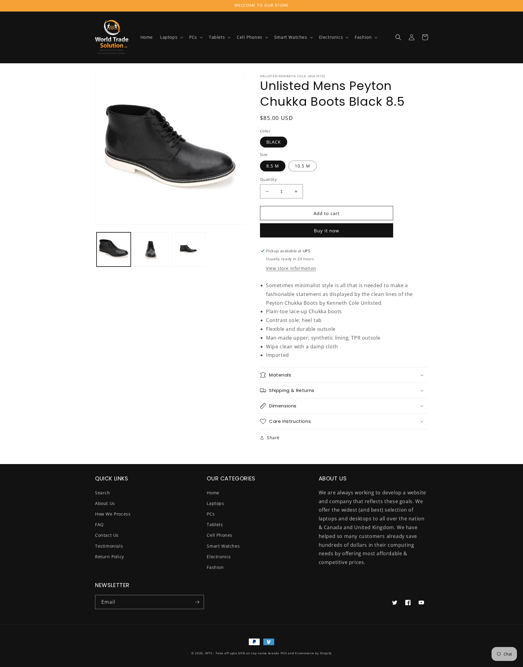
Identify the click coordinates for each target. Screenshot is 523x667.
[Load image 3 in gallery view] (188, 249)
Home (213, 493)
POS (284, 653)
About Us (105, 503)
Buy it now (326, 230)
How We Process (112, 514)
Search (102, 493)
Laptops (215, 503)
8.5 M (272, 166)
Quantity (268, 179)
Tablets (215, 524)
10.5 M (302, 166)
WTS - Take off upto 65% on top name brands (242, 653)
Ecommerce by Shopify (313, 653)
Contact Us (107, 535)
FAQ (99, 524)
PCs (211, 514)
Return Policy (109, 556)
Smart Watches (223, 546)
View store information (291, 268)
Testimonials (109, 546)
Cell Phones (219, 535)
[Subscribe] (197, 602)
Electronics (219, 556)
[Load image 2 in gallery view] (151, 249)
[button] (171, 37)
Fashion (215, 567)
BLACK (273, 142)
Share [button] (273, 437)
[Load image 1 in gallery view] (114, 249)
